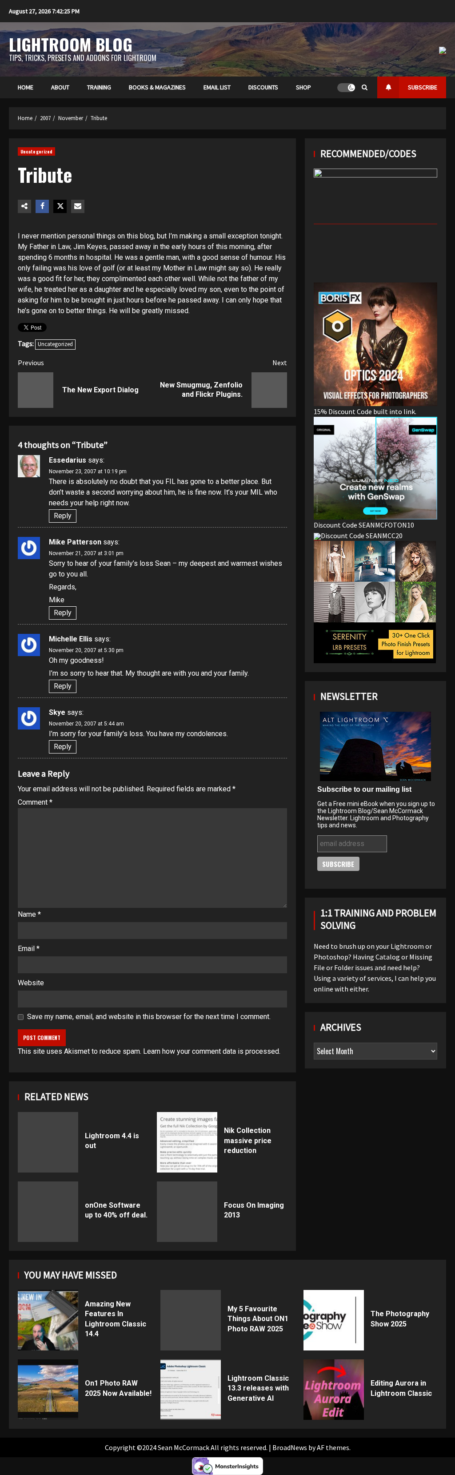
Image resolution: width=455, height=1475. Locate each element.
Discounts (263, 87)
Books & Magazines (157, 87)
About (60, 87)
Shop (303, 87)
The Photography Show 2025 (333, 1320)
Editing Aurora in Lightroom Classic (333, 1389)
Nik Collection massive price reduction (187, 1142)
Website (31, 983)
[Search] (364, 87)
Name (29, 914)
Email (29, 948)
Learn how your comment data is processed (211, 1051)
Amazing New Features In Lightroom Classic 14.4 (48, 1320)
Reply (63, 516)
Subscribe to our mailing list (364, 789)
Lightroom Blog (70, 44)
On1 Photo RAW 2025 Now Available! (48, 1389)
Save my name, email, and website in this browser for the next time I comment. (149, 1016)
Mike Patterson (75, 542)
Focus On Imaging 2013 (187, 1211)
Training (99, 87)
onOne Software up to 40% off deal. (48, 1211)
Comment (35, 802)
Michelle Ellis (70, 639)
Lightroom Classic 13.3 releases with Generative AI (190, 1389)
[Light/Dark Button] (346, 87)
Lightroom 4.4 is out (48, 1142)
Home (25, 87)
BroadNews (289, 1447)
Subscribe (422, 87)
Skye (57, 712)
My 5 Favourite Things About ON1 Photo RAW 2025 (190, 1320)
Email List (217, 87)
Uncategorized (36, 151)
